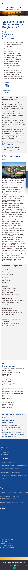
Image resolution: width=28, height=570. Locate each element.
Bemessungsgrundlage (7, 465)
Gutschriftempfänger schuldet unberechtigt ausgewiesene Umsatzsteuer (11, 497)
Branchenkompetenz (6, 452)
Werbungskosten (5, 479)
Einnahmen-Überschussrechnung (10, 469)
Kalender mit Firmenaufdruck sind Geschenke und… (14, 492)
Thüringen (15, 436)
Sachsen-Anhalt (7, 436)
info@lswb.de (10, 407)
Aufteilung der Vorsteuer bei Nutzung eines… (12, 503)
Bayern (13, 427)
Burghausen (6, 417)
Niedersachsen (15, 431)
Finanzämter (4, 447)
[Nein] (26, 565)
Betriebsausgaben (21, 465)
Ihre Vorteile (4, 454)
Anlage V (3, 462)
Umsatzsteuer (5, 475)
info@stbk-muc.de (11, 385)
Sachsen (22, 434)
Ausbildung (11, 462)
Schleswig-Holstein (13, 434)
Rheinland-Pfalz (19, 432)
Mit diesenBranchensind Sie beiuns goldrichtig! (7, 87)
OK (14, 567)
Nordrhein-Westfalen (8, 432)
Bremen (17, 427)
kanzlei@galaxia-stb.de (15, 9)
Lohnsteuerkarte (16, 472)
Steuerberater (4, 450)
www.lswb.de (9, 406)
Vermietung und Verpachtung (19, 475)
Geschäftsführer (5, 472)
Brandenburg (10, 425)
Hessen (10, 429)
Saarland (4, 434)
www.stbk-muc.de (11, 383)
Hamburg (5, 429)
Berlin (4, 425)
